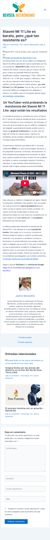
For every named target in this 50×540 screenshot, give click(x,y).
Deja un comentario (11, 45)
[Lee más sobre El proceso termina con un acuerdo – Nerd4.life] (25, 395)
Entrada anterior (25, 337)
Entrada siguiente (25, 342)
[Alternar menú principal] (45, 9)
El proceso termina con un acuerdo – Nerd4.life (24, 409)
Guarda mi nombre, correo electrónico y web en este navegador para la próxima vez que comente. (25, 512)
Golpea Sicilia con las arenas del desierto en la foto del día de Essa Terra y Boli (23, 370)
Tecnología (25, 376)
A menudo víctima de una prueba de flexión (20, 259)
